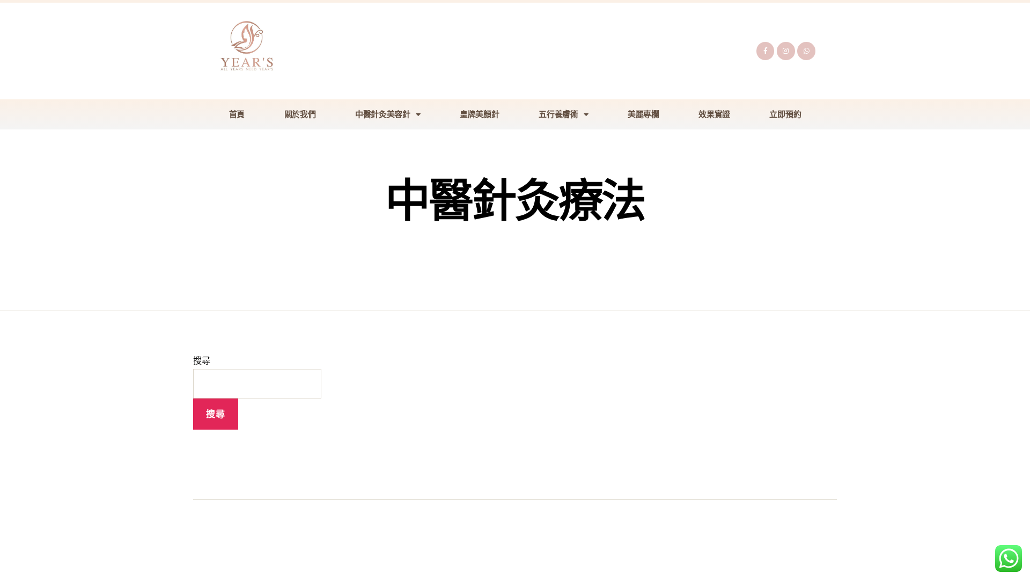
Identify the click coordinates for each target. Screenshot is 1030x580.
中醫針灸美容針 (382, 114)
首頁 (237, 114)
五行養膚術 (558, 114)
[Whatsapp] (806, 51)
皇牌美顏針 (479, 114)
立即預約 (785, 114)
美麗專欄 (643, 114)
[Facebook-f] (765, 51)
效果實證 (714, 114)
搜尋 (201, 360)
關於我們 (300, 114)
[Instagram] (786, 51)
